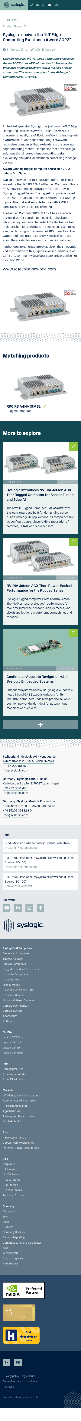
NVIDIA (7, 1032)
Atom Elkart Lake (13, 1079)
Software (8, 1021)
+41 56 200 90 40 (14, 765)
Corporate (9, 1164)
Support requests (13, 1258)
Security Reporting (14, 1237)
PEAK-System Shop (14, 1137)
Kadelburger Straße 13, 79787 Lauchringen (31, 783)
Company (9, 1206)
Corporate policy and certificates (22, 1243)
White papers (10, 1253)
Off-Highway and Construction (21, 1095)
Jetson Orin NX (12, 1048)
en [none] (49, 5)
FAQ (5, 1248)
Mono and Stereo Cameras (18, 1000)
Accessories (10, 1016)
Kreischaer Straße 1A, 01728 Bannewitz (29, 805)
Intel (5, 1064)
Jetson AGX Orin (12, 1042)
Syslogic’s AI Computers (17, 948)
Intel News (9, 1169)
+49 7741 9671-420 (15, 788)
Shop (6, 1132)
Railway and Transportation (19, 1116)
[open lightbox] (40, 307)
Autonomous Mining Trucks (19, 1100)
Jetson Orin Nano (13, 1053)
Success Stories (12, 1190)
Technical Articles (13, 1195)
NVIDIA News (11, 1174)
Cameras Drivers (12, 1011)
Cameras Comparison (16, 1006)
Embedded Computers (16, 953)
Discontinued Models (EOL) (18, 990)
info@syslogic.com (15, 770)
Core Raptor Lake (13, 1069)
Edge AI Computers (14, 964)
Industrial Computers (15, 974)
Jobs (6, 1222)
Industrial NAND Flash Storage (21, 1148)
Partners (8, 1227)
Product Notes (11, 1180)
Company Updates (14, 1232)
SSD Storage (10, 1185)
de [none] (56, 5)
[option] (56, 5)
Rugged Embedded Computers (21, 969)
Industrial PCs (11, 979)
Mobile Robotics (12, 1121)
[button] (75, 5)
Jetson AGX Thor (13, 1037)
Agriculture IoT (11, 1111)
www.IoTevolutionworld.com (29, 269)
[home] (14, 5)
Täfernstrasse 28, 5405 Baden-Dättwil (28, 761)
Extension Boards (13, 995)
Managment (10, 1211)
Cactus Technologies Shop (18, 1143)
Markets (8, 1090)
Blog (5, 1159)
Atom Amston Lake (14, 1074)
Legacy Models (11, 985)
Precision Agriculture (15, 1106)
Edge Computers (13, 959)
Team (6, 1216)
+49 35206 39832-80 (17, 810)
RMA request (10, 1263)
